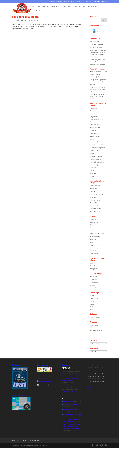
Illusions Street (94, 136)
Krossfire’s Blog (94, 245)
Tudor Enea (93, 74)
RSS (65, 399)
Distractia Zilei (94, 279)
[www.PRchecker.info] (44, 381)
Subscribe (104, 1)
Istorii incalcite (94, 142)
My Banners (89, 1)
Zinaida (92, 176)
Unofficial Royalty (95, 209)
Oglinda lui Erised (95, 150)
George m (93, 80)
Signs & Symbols (43, 6)
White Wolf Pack (95, 211)
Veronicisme (93, 168)
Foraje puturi (94, 282)
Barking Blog (94, 298)
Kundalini (92, 248)
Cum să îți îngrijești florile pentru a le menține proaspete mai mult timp (97, 62)
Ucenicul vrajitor (95, 165)
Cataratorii (93, 114)
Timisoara (30, 11)
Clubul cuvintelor (79, 6)
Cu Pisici (92, 301)
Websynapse (94, 269)
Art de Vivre (93, 108)
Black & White (94, 222)
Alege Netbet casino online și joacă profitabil (98, 82)
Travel (38, 11)
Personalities (55, 6)
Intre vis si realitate (95, 236)
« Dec (89, 387)
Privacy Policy (34, 440)
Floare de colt (94, 130)
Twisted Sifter (94, 203)
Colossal (92, 191)
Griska (92, 304)
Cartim (16, 20)
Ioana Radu (93, 239)
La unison (93, 285)
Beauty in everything (96, 186)
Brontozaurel (94, 225)
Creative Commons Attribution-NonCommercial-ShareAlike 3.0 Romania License (71, 378)
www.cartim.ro (66, 385)
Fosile (92, 231)
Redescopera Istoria (96, 156)
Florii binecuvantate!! (96, 44)
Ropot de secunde (95, 159)
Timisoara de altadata (25, 16)
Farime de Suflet (95, 127)
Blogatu (92, 263)
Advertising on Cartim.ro (55, 1)
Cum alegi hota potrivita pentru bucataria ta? (97, 89)
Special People (92, 6)
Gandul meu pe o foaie (97, 233)
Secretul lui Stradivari (96, 47)
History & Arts (31, 6)
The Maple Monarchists (97, 162)
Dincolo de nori (94, 124)
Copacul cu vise (94, 228)
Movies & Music (67, 6)
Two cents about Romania (98, 206)
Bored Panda (94, 188)
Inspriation (93, 139)
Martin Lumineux (95, 197)
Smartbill (92, 266)
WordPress (43, 445)
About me (66, 1)
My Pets (73, 1)
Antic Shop (93, 219)
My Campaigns (80, 1)
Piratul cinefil (94, 254)
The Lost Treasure (95, 200)
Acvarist (92, 295)
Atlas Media (93, 276)
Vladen (92, 170)
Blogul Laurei (94, 111)
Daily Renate (94, 117)
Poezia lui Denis (95, 41)
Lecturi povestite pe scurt (97, 148)
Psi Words (93, 153)
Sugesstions (97, 1)
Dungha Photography (96, 194)
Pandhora (93, 251)
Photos (30, 20)
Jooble (92, 242)
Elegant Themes (25, 445)
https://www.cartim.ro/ (69, 391)
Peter (91, 87)
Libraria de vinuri (95, 288)
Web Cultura (93, 173)
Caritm (64, 374)
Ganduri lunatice (95, 133)
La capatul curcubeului (96, 145)
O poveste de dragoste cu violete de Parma (97, 96)
